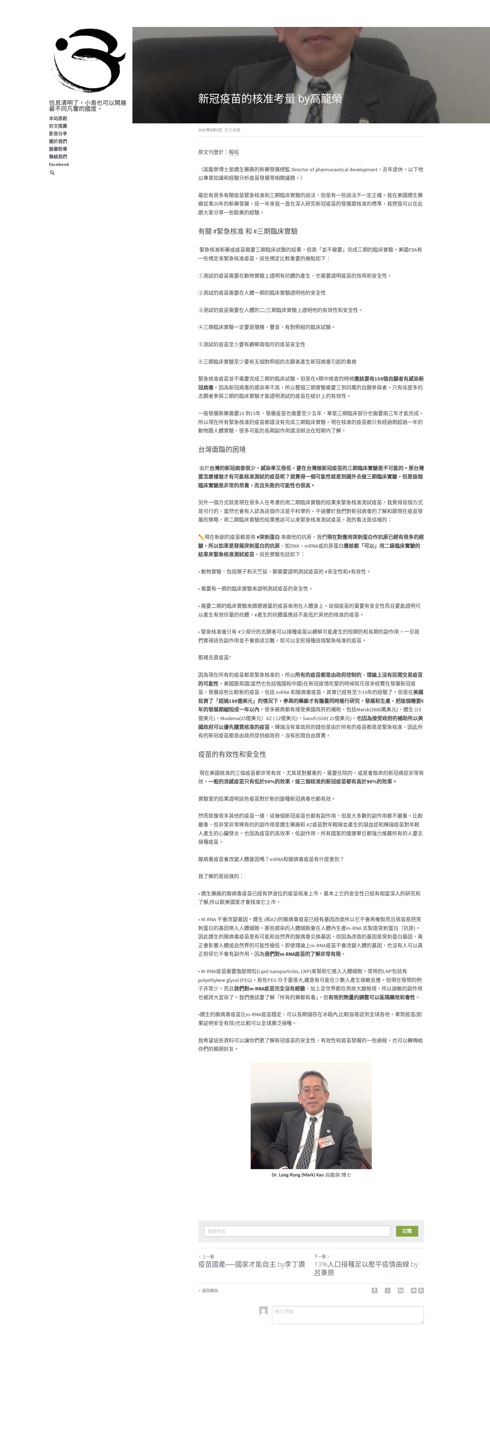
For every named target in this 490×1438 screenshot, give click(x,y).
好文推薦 (58, 126)
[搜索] (52, 173)
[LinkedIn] (401, 1290)
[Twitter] (387, 1290)
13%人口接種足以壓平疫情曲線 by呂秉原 (366, 1268)
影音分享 (58, 133)
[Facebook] (374, 1290)
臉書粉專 (58, 149)
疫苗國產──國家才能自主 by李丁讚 (251, 1264)
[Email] (414, 1290)
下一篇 (320, 1256)
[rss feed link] (421, 1290)
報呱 (234, 152)
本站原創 (58, 118)
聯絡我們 (58, 156)
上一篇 (208, 1256)
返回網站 (210, 1290)
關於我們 (58, 141)
